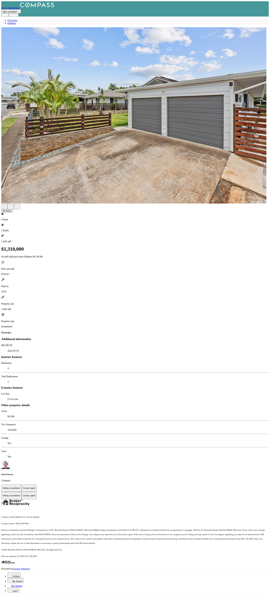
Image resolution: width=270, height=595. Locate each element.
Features (12, 23)
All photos (7, 211)
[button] (135, 115)
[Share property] (17, 206)
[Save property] (11, 206)
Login (4, 15)
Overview (12, 20)
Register (13, 15)
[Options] (4, 206)
